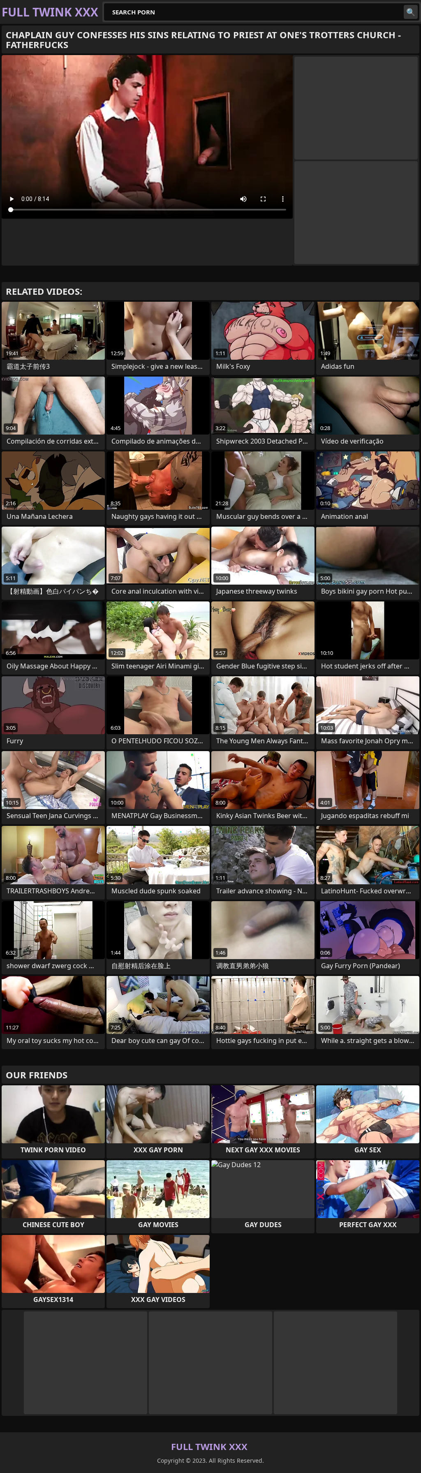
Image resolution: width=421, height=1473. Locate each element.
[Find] (411, 12)
